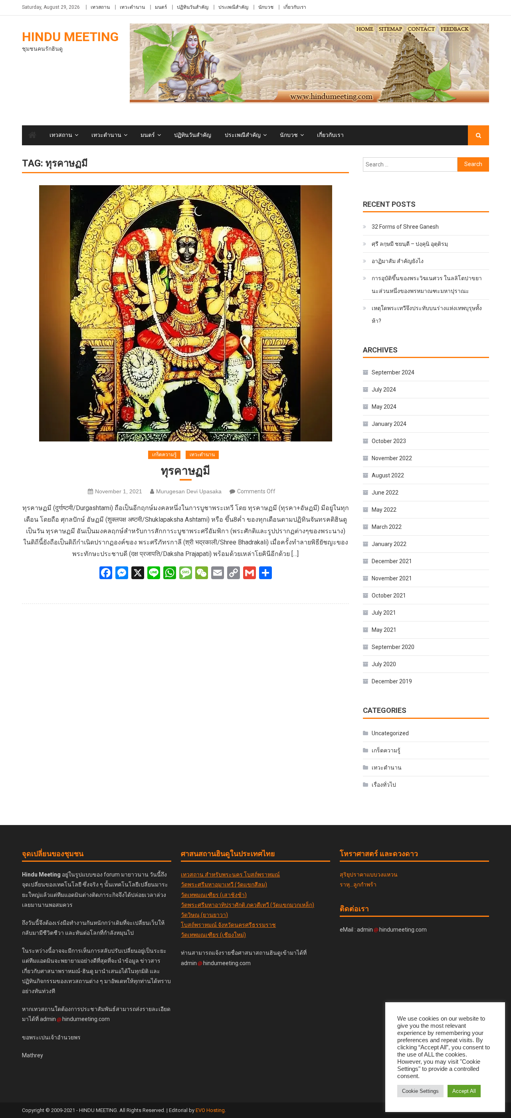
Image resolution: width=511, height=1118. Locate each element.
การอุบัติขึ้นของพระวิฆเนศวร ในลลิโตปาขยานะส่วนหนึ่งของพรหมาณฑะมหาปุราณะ (427, 284)
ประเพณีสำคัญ (233, 7)
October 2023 (389, 441)
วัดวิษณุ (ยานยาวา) (204, 915)
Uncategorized (390, 733)
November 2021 (392, 578)
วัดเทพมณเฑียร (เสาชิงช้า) (214, 895)
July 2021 (384, 612)
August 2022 (388, 475)
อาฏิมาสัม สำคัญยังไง (398, 261)
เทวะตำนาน (132, 7)
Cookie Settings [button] (420, 1091)
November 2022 (392, 458)
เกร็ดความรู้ (164, 454)
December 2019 (392, 681)
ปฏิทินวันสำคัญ (192, 7)
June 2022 (385, 492)
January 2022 (389, 544)
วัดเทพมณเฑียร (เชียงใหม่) (213, 935)
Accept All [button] (464, 1091)
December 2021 (392, 561)
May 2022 (384, 510)
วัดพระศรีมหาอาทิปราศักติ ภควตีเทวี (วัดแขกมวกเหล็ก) (247, 905)
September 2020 (393, 647)
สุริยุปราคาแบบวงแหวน (369, 874)
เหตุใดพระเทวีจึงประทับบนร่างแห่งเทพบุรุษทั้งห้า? (427, 314)
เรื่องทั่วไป (384, 785)
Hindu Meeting (70, 36)
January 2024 (389, 424)
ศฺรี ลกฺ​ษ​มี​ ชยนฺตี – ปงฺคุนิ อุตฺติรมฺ (410, 244)
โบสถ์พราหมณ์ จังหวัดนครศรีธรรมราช (228, 925)
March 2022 (387, 527)
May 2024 (384, 407)
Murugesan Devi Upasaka (189, 491)
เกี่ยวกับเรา (294, 7)
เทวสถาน (100, 7)
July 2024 (384, 389)
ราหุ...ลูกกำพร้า (358, 884)
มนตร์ (161, 7)
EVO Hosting (210, 1110)
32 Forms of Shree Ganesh (405, 227)
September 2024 (393, 372)
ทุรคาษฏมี (185, 470)
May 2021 (384, 630)
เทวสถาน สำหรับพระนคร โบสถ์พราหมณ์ (230, 874)
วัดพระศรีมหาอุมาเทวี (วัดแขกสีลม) (224, 884)
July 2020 (384, 664)
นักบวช (265, 7)
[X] (138, 573)
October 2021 (389, 595)
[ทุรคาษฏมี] (185, 313)
